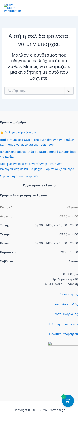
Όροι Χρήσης (69, 294)
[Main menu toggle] (70, 8)
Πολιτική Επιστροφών (63, 324)
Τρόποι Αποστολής (65, 304)
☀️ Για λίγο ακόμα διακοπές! (19, 132)
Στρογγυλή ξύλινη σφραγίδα (19, 176)
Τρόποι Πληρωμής (65, 314)
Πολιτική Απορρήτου (63, 334)
